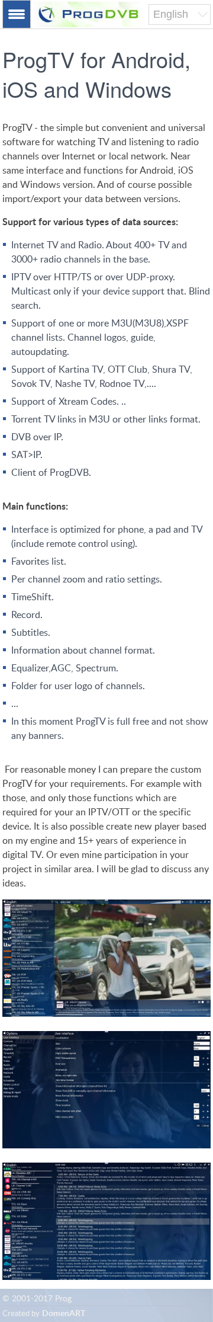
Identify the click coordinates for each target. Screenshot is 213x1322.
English (170, 14)
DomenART (63, 1314)
